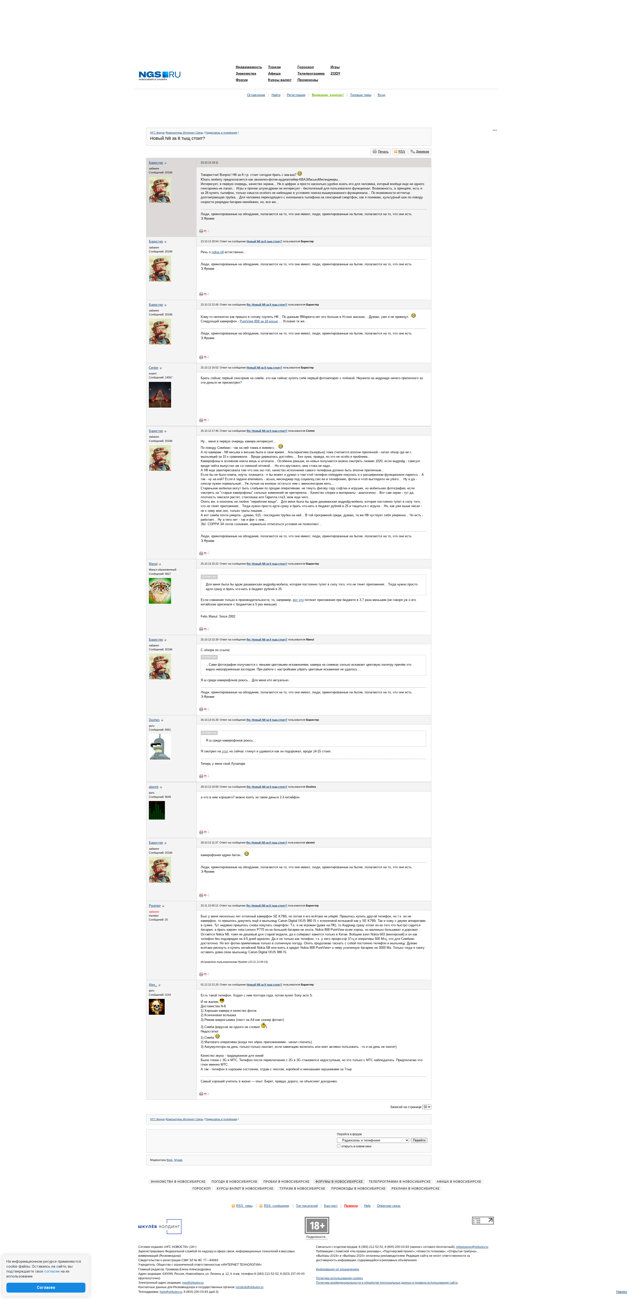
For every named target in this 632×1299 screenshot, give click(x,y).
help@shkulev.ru (171, 1292)
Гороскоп (305, 67)
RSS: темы (244, 1206)
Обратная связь (389, 1206)
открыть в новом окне (356, 1146)
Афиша (274, 73)
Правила (351, 1206)
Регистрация (296, 95)
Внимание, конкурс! (328, 95)
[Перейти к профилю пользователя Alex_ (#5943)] (157, 1013)
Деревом (422, 151)
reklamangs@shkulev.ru (472, 1247)
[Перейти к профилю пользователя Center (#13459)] (160, 406)
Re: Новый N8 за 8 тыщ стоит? (267, 304)
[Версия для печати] (201, 231)
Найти (276, 95)
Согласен (46, 1287)
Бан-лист (331, 1206)
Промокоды (307, 80)
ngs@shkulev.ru (193, 1282)
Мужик (178, 1159)
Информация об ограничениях (337, 1269)
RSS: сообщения (276, 1206)
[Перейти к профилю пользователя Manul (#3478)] (160, 602)
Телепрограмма (311, 73)
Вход (381, 95)
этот (225, 751)
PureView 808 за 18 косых (259, 321)
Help (367, 1206)
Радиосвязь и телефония (221, 132)
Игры (335, 67)
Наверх (621, 1292)
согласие (52, 1271)
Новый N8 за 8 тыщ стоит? (264, 241)
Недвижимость (249, 67)
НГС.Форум (157, 132)
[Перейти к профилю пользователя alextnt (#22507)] (157, 818)
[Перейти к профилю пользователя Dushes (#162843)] (160, 758)
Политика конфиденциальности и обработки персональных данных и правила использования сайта (387, 1282)
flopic (170, 1159)
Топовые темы (360, 95)
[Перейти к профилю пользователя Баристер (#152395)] (160, 201)
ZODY (335, 73)
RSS (401, 151)
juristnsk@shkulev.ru (249, 1287)
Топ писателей (307, 1206)
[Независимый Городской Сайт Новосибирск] (159, 76)
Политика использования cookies (339, 1278)
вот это (298, 600)
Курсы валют (280, 80)
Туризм (274, 67)
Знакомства (246, 73)
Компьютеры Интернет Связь (184, 132)
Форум (242, 80)
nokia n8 (218, 252)
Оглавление (256, 95)
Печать (383, 151)
